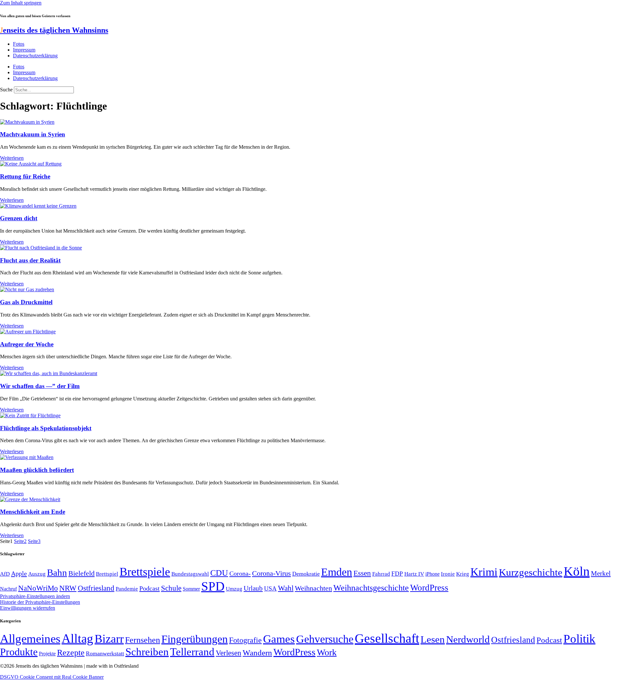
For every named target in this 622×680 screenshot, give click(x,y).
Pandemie (127, 589)
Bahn (57, 572)
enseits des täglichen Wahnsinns (54, 30)
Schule (171, 588)
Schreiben (147, 652)
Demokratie (306, 574)
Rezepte (71, 652)
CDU (219, 573)
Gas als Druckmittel (26, 302)
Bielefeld (81, 573)
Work (327, 652)
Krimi (484, 572)
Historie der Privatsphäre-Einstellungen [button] (40, 602)
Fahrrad (381, 574)
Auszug (37, 574)
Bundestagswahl (190, 574)
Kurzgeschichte (530, 572)
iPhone (432, 574)
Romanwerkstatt (105, 653)
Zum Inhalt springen (20, 3)
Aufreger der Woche (26, 344)
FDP (397, 573)
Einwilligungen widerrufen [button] (27, 608)
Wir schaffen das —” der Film (40, 386)
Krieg (462, 574)
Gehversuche (324, 639)
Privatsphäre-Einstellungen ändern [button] (35, 596)
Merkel (601, 573)
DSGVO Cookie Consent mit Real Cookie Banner (52, 677)
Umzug (234, 589)
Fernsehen (142, 640)
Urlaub (253, 588)
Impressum (24, 49)
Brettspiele (145, 571)
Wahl (286, 588)
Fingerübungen (194, 639)
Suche (6, 89)
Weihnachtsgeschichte (371, 588)
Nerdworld (468, 639)
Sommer (191, 589)
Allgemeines (30, 638)
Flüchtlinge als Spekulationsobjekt (45, 428)
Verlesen (228, 653)
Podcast (149, 588)
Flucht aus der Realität (30, 260)
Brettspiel (107, 574)
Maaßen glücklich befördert (37, 470)
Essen (362, 573)
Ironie (448, 574)
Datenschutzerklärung (35, 55)
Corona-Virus (271, 573)
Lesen (432, 639)
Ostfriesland (96, 588)
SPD (213, 586)
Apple (19, 573)
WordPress (429, 588)
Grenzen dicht (18, 218)
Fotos (18, 44)
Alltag (77, 638)
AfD (5, 574)
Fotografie (245, 640)
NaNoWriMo (38, 588)
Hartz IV (414, 574)
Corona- (240, 573)
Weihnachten (313, 588)
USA (270, 588)
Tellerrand (192, 652)
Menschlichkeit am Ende (32, 511)
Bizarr (109, 638)
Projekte (47, 653)
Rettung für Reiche (25, 176)
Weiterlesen (12, 158)
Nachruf (8, 589)
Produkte (19, 652)
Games (279, 639)
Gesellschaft (387, 638)
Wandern (257, 652)
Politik (579, 638)
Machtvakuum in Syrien (32, 134)
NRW (67, 588)
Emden (336, 572)
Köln (577, 571)
